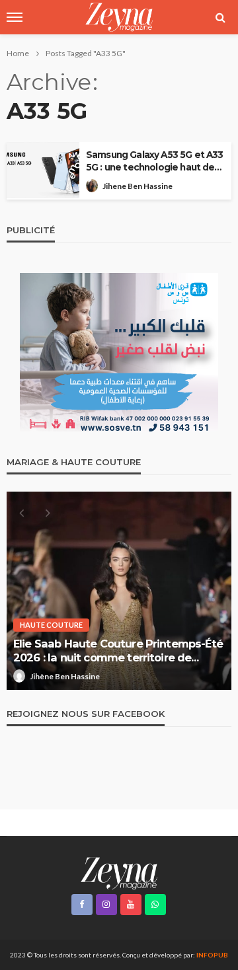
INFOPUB (212, 955)
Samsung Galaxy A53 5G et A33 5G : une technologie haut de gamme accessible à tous (154, 161)
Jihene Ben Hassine (137, 186)
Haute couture (51, 624)
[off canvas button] (14, 17)
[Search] (220, 17)
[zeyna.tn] (119, 872)
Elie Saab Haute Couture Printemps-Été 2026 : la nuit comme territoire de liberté (118, 650)
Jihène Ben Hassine (65, 676)
